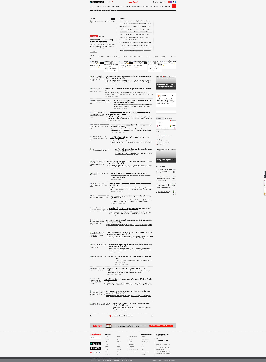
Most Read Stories (160, 166)
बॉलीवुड (106, 10)
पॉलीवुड (97, 10)
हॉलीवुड (110, 10)
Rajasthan (125, 56)
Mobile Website (116, 360)
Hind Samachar (145, 339)
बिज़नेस (118, 352)
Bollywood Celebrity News (162, 141)
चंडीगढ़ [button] (117, 6)
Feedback (99, 360)
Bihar (135, 56)
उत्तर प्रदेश (123, 6)
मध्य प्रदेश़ (139, 6)
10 (131, 315)
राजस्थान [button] (161, 6)
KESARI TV (92, 55)
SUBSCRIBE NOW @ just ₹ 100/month (161, 326)
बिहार (151, 6)
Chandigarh (104, 358)
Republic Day (159, 137)
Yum (143, 347)
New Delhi (98, 358)
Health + (131, 341)
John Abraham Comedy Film (163, 143)
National (109, 56)
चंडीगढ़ (106, 352)
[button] (112, 19)
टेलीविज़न (115, 10)
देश (106, 341)
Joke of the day (132, 352)
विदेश (106, 344)
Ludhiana (111, 358)
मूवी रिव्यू (102, 10)
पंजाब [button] (113, 6)
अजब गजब (92, 10)
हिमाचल (118, 336)
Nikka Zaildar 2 (167, 137)
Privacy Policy (129, 360)
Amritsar (122, 358)
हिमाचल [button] (128, 6)
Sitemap (123, 360)
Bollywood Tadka (146, 352)
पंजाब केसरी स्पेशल (133, 336)
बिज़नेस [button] (167, 6)
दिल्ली (108, 6)
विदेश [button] (104, 6)
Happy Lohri (159, 139)
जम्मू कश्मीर (146, 6)
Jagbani (143, 336)
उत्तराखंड (118, 347)
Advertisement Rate (107, 360)
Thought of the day (133, 349)
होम (98, 6)
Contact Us (93, 360)
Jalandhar (127, 358)
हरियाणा (118, 339)
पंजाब (106, 349)
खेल (118, 354)
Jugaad (143, 349)
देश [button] (101, 6)
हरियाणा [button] (134, 6)
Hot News (92, 18)
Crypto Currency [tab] (169, 118)
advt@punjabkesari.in (161, 335)
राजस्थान (119, 349)
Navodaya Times (145, 341)
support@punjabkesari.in (164, 353)
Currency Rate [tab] (159, 118)
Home (99, 56)
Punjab (113, 56)
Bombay (116, 358)
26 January (169, 135)
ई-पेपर (106, 336)
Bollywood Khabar (160, 135)
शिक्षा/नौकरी (131, 347)
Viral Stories (131, 344)
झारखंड (156, 6)
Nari (175, 56)
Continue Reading (93, 51)
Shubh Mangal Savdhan (162, 144)
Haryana (131, 56)
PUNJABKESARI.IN (163, 360)
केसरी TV (107, 339)
